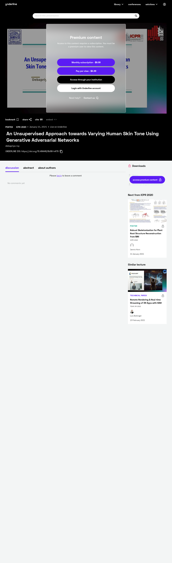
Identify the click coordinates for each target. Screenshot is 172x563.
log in (59, 176)
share (25, 119)
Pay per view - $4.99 (86, 71)
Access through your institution (86, 79)
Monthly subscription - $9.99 (86, 62)
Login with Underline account (86, 88)
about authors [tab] (47, 167)
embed (49, 119)
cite (37, 119)
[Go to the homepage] (11, 4)
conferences (134, 4)
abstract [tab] (28, 167)
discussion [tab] (12, 167)
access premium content (145, 179)
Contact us (89, 98)
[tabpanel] (65, 179)
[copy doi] (63, 151)
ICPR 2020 (147, 194)
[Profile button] (164, 4)
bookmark (10, 119)
